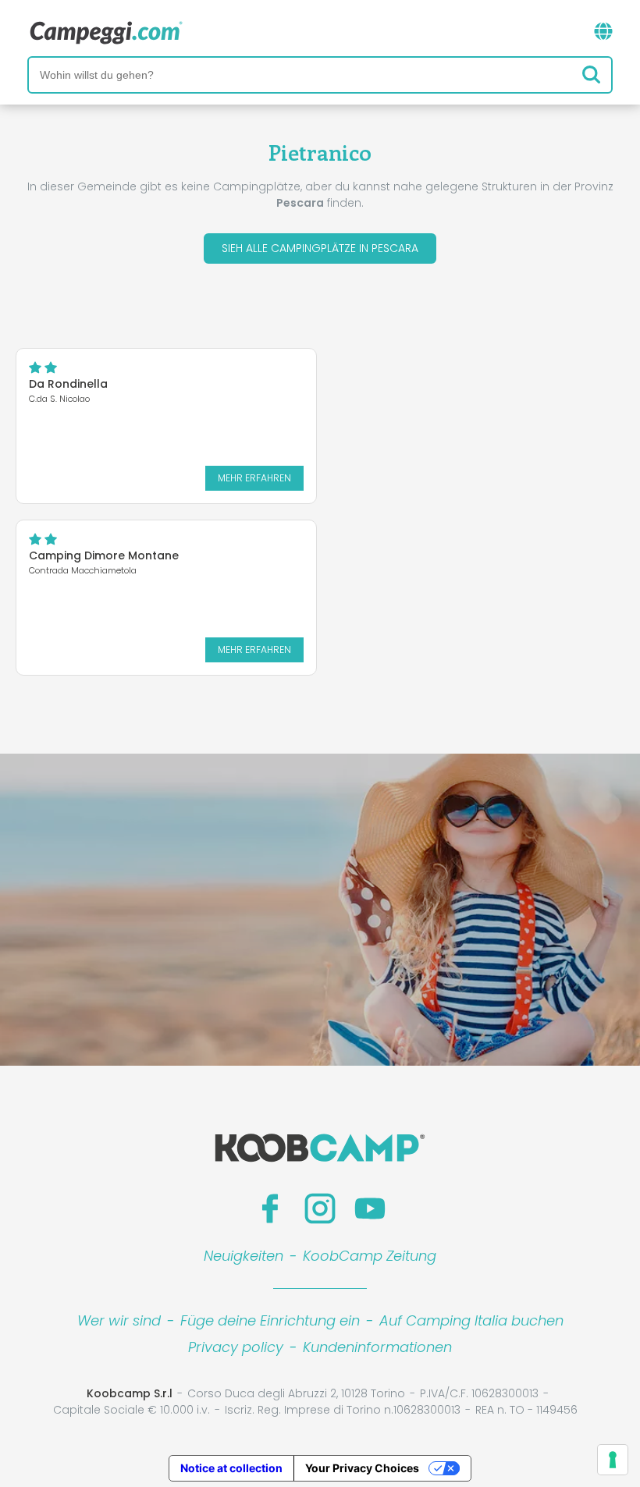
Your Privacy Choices (362, 1468)
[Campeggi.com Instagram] (320, 1208)
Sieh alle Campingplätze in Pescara (320, 248)
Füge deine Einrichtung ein (270, 1320)
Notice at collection (231, 1468)
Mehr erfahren (254, 477)
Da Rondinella (68, 384)
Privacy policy (235, 1347)
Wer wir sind (119, 1320)
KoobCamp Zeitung (369, 1255)
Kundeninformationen (377, 1347)
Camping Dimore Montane (104, 555)
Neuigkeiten (243, 1255)
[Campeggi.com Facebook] (270, 1208)
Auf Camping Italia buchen (471, 1320)
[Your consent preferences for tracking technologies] (613, 1460)
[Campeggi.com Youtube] (370, 1208)
